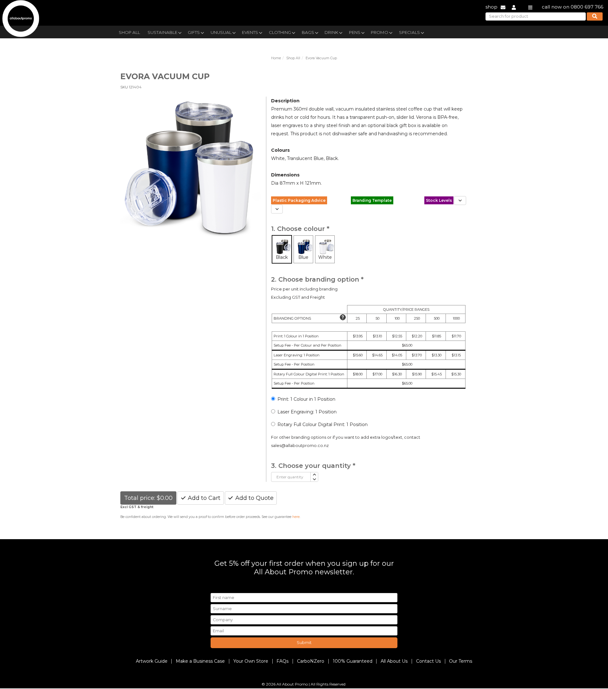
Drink (331, 32)
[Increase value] (314, 474)
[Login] (514, 7)
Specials (409, 32)
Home (276, 58)
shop (491, 7)
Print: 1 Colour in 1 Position (306, 399)
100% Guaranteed (352, 661)
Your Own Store (250, 661)
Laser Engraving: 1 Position (307, 412)
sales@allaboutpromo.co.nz (300, 445)
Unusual (221, 32)
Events (250, 32)
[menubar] (289, 32)
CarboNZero (310, 661)
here (296, 517)
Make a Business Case (200, 661)
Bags (308, 32)
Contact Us (428, 661)
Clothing (280, 32)
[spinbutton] (290, 477)
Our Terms (460, 661)
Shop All (129, 32)
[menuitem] (129, 32)
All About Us (394, 661)
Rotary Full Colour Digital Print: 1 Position (322, 424)
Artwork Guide (152, 661)
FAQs (282, 661)
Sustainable (162, 32)
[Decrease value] (314, 479)
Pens (354, 32)
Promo (379, 32)
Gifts (194, 32)
